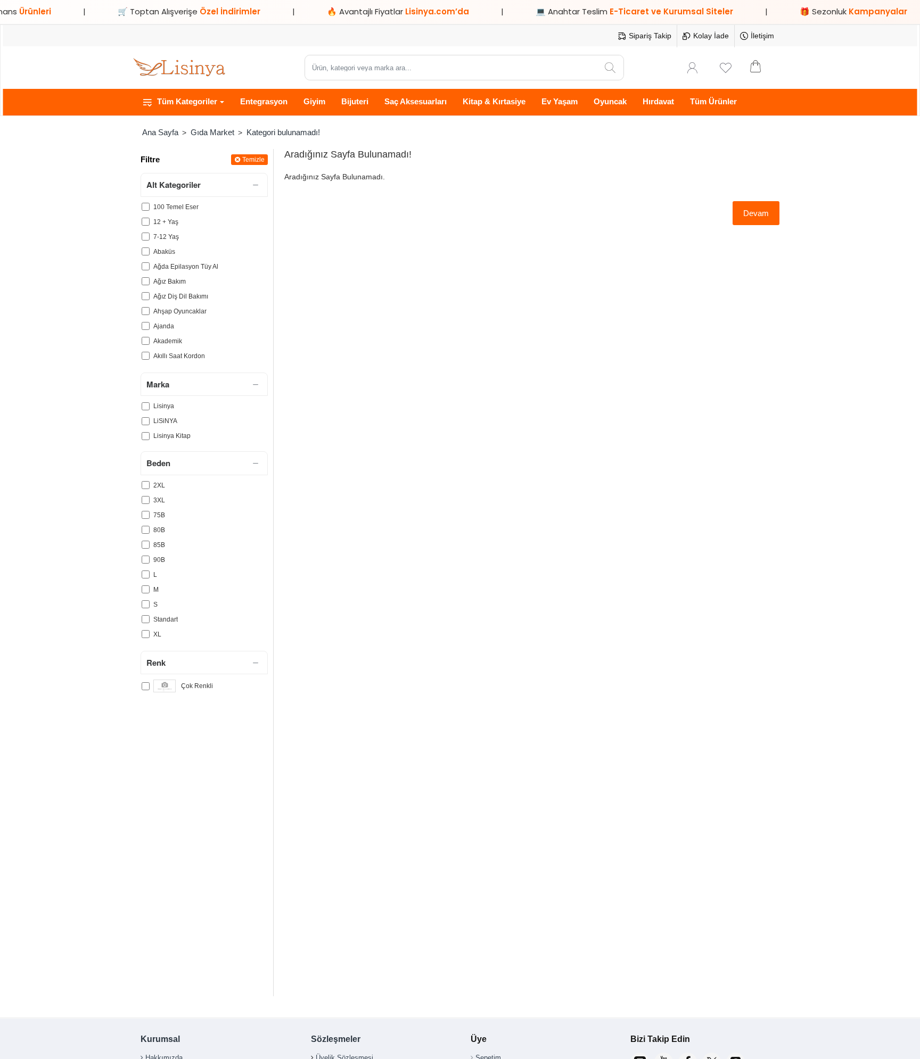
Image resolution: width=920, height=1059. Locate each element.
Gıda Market (212, 132)
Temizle (253, 159)
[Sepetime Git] (762, 67)
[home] (160, 132)
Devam (756, 213)
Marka (157, 384)
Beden (158, 463)
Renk (156, 662)
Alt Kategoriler (173, 185)
